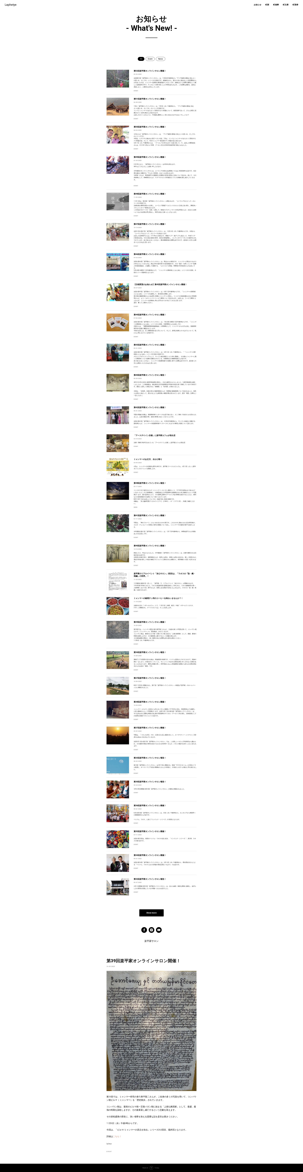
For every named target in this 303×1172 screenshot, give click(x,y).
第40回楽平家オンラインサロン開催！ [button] (150, 546)
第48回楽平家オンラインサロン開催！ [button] (150, 194)
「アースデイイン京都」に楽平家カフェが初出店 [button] (154, 435)
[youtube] (159, 930)
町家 (267, 5)
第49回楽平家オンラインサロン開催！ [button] (150, 157)
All (141, 59)
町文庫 (286, 5)
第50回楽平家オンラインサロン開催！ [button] (150, 127)
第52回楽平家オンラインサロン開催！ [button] (150, 71)
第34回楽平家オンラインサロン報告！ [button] (150, 652)
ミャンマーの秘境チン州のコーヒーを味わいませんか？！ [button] (158, 598)
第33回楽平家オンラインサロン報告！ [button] (150, 758)
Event (150, 59)
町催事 (276, 5)
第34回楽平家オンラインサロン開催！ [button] (150, 855)
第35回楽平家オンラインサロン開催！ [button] (150, 831)
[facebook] (144, 930)
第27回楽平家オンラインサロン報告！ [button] (150, 678)
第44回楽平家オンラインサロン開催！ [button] (150, 315)
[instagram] (151, 930)
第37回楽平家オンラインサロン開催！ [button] (150, 728)
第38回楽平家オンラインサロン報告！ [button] (150, 483)
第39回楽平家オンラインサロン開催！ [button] (150, 622)
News (160, 59)
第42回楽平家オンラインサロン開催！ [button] (150, 407)
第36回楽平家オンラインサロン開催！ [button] (150, 805)
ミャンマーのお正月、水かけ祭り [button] (148, 459)
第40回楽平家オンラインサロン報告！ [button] (150, 375)
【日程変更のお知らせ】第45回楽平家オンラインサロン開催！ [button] (160, 284)
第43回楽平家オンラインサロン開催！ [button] (150, 345)
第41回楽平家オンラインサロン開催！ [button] (150, 515)
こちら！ (117, 1136)
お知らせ (257, 5)
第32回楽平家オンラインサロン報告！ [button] (150, 879)
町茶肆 (295, 5)
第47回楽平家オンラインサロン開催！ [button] (150, 224)
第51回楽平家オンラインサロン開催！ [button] (150, 99)
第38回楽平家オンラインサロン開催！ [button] (150, 702)
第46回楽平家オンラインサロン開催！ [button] (150, 254)
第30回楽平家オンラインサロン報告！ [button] (150, 782)
